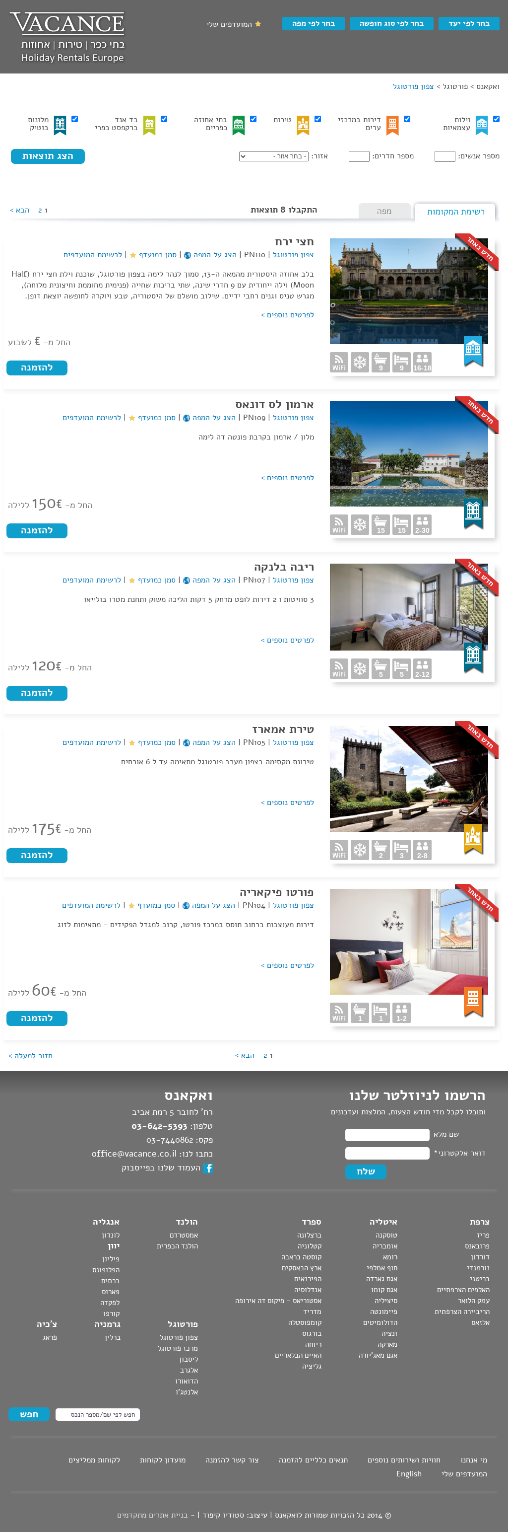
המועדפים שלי (464, 1473)
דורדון (480, 1257)
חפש (29, 1414)
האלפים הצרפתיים (463, 1290)
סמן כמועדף (156, 254)
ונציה (389, 1333)
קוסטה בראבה (301, 1257)
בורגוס (311, 1333)
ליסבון (188, 1359)
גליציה (311, 1366)
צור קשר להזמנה (232, 1460)
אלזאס (480, 1322)
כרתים (110, 1281)
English (409, 1473)
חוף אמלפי (382, 1268)
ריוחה (313, 1344)
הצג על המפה (214, 254)
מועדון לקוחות (163, 1460)
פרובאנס (477, 1246)
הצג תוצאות (47, 155)
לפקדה (110, 1303)
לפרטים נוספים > (287, 314)
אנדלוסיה (307, 1290)
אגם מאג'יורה (378, 1355)
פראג (50, 1337)
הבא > (19, 210)
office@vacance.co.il (134, 1154)
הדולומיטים (380, 1322)
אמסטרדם (184, 1235)
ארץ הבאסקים (301, 1268)
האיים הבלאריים (298, 1355)
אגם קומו (384, 1290)
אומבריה (385, 1246)
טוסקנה (386, 1235)
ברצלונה (309, 1235)
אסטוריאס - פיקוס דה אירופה (278, 1301)
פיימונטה (383, 1311)
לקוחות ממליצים (94, 1460)
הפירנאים (307, 1279)
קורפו (111, 1313)
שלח (366, 1171)
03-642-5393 (159, 1126)
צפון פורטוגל (292, 254)
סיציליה (386, 1301)
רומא (390, 1257)
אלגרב (189, 1370)
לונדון (111, 1235)
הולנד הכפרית (177, 1246)
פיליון (111, 1259)
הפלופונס (106, 1270)
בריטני (480, 1279)
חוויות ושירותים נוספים (404, 1460)
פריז (483, 1235)
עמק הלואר (474, 1301)
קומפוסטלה (304, 1322)
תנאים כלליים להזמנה (313, 1460)
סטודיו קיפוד (223, 1515)
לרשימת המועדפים (93, 254)
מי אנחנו (473, 1460)
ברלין (113, 1337)
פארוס (111, 1292)
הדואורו (186, 1381)
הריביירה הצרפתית (462, 1311)
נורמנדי (478, 1268)
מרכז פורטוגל (178, 1348)
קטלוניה (309, 1246)
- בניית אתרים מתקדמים (156, 1515)
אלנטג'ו (187, 1392)
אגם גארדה (381, 1279)
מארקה (387, 1344)
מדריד (312, 1311)
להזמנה (37, 367)
